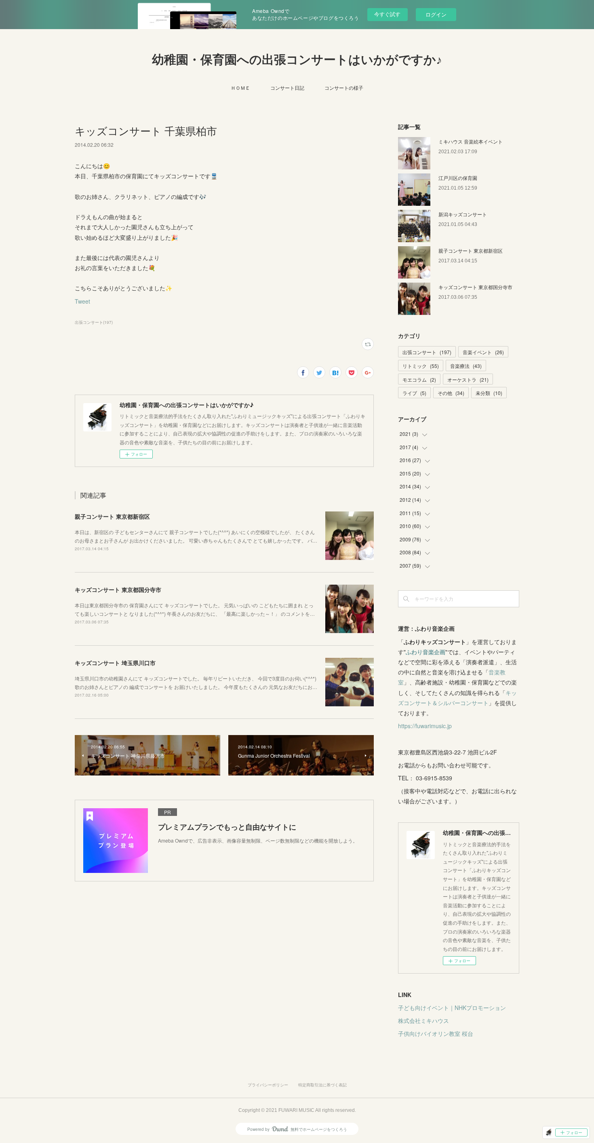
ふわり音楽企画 (425, 652)
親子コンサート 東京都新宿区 (112, 516)
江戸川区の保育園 (457, 177)
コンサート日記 (287, 87)
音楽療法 (466, 365)
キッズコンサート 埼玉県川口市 (115, 663)
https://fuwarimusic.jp (425, 726)
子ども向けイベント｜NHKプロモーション (452, 1008)
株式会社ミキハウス (423, 1020)
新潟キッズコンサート (462, 214)
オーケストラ (468, 379)
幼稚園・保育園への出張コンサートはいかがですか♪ (297, 59)
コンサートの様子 (343, 87)
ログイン (436, 14)
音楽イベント (483, 352)
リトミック (420, 365)
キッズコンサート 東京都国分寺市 (118, 589)
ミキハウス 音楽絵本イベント (470, 141)
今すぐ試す (387, 14)
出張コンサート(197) (94, 322)
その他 (451, 392)
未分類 (489, 392)
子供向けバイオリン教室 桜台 (435, 1033)
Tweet (82, 301)
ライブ (414, 392)
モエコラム (419, 379)
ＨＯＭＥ (240, 87)
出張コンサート (426, 352)
